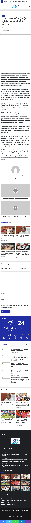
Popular (5, 344)
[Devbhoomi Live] (15, 6)
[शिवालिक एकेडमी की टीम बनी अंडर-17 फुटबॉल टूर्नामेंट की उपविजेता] (8, 414)
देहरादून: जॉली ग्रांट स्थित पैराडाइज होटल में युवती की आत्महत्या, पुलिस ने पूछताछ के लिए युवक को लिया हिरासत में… (20, 380)
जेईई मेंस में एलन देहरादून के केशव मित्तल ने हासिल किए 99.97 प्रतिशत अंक (19, 372)
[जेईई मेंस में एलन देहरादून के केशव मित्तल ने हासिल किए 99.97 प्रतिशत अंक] (6, 372)
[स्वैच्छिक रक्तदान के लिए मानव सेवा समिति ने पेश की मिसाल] (6, 351)
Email (3, 293)
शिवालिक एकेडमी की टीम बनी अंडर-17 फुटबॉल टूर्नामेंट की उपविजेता (7, 420)
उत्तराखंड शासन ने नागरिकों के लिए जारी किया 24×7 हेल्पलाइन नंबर (8, 253)
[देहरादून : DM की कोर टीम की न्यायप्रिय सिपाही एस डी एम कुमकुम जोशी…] (6, 365)
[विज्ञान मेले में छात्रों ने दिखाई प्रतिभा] (25, 488)
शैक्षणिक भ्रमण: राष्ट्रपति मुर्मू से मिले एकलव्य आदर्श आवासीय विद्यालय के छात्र (22, 404)
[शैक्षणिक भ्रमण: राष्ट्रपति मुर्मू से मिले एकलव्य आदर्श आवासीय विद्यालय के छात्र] (23, 397)
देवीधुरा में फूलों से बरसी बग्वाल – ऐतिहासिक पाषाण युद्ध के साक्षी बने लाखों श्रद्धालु (23, 421)
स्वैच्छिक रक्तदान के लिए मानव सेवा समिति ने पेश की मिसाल (19, 350)
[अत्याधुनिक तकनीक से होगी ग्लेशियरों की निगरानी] (23, 230)
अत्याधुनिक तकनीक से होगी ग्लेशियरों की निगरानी (23, 236)
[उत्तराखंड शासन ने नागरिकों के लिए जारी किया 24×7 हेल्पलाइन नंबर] (8, 246)
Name (3, 288)
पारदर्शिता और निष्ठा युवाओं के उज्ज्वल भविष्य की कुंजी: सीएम (7, 237)
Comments (25, 344)
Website (3, 299)
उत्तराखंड (8, 12)
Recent (15, 344)
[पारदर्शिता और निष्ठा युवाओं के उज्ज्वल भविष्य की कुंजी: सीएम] (8, 230)
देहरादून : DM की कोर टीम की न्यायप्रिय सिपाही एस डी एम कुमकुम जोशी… (19, 364)
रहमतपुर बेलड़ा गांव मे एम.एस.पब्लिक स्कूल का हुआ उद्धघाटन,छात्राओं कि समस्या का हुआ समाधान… (20, 357)
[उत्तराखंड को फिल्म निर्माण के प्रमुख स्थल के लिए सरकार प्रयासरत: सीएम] (15, 488)
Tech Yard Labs (15, 512)
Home (4, 12)
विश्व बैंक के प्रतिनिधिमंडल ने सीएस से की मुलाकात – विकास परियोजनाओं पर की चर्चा (22, 254)
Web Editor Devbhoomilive (9, 28)
